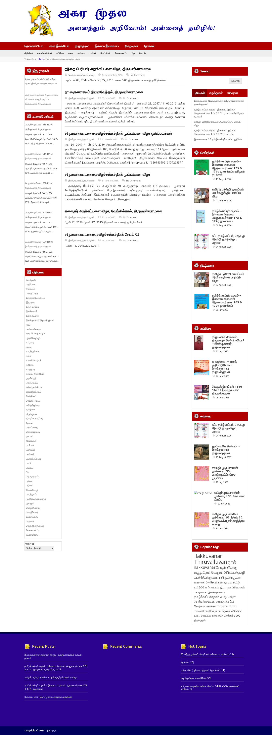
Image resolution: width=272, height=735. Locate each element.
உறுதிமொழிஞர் (33, 338)
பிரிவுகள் (232, 93)
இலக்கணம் (31, 311)
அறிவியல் (28, 52)
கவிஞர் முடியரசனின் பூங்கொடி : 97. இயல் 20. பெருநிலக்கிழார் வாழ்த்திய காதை (228, 519)
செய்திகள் (106, 52)
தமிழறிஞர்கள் (33, 405)
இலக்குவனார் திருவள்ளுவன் (81, 74)
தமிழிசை (30, 409)
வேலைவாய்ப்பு (121, 52)
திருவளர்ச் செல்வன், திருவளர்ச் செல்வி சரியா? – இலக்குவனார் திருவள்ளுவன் (228, 342)
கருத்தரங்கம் (32, 351)
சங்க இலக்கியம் (59, 46)
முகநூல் (30, 503)
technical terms (227, 606)
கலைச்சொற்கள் (34, 360)
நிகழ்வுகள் (131, 46)
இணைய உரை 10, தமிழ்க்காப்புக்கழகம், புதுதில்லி (218, 139)
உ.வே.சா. (210, 601)
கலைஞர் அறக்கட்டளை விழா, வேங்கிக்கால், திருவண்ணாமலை (113, 211)
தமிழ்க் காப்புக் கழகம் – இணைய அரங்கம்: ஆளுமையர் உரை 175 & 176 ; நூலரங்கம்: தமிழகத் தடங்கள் (219, 113)
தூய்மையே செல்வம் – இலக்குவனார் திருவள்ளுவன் (226, 449)
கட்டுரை (60, 52)
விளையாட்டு (32, 516)
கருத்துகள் (216, 93)
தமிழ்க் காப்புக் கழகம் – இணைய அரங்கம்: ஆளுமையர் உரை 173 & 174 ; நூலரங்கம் (214, 132)
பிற (133, 52)
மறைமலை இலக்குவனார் (209, 592)
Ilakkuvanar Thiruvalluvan (210, 558)
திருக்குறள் (82, 46)
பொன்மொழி (32, 490)
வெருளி (30, 521)
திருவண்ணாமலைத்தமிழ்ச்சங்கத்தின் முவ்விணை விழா (107, 174)
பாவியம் (92, 52)
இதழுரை (30, 302)
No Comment (137, 74)
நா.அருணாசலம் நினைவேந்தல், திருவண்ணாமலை (104, 92)
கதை (70, 52)
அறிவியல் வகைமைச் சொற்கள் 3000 (220, 615)
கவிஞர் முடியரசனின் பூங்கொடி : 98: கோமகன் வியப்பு (229, 496)
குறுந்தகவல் (32, 382)
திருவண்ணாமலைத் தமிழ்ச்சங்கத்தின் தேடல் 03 (102, 234)
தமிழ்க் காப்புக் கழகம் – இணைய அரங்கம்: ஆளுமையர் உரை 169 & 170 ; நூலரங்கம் (227, 300)
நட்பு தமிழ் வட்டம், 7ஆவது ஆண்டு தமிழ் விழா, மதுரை (228, 239)
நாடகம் (29, 436)
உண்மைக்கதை (33, 329)
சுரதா (197, 615)
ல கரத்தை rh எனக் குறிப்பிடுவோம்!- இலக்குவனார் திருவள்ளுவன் (224, 366)
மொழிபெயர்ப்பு (33, 507)
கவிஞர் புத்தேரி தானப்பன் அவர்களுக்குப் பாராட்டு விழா (228, 193)
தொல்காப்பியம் (33, 46)
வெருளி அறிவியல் (35, 525)
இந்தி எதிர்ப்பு (32, 306)
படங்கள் (30, 445)
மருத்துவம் (31, 494)
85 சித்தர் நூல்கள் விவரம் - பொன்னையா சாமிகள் (205, 654)
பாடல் (28, 463)
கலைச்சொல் (201, 611)
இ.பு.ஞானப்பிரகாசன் (232, 587)
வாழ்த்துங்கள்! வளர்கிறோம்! (194, 678)
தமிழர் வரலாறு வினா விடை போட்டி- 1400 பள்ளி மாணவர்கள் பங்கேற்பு (210, 687)
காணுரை (30, 369)
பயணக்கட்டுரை (33, 458)
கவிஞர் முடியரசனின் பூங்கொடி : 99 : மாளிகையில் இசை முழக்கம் (225, 473)
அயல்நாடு (31, 280)
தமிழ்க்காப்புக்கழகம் (206, 597)
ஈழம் (28, 324)
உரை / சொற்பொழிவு (35, 333)
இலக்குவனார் (32, 315)
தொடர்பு (143, 52)
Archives (29, 543)
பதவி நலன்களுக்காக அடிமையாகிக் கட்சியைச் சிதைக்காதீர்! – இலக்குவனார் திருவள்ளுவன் (41, 99)
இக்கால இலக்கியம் (107, 46)
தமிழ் (236, 582)
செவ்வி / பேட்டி (33, 400)
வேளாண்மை (32, 534)
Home (41, 59)
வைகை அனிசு (204, 582)
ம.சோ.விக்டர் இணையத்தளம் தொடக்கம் (200, 670)
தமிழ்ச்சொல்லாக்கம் (206, 587)
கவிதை (81, 52)
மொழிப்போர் (32, 512)
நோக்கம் (149, 46)
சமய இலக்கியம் (44, 52)
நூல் (232, 562)
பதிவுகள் (199, 93)
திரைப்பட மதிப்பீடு (34, 418)
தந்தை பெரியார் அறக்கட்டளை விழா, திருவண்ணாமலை (108, 69)
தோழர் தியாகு (217, 611)
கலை (28, 356)
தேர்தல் (29, 423)
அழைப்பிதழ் (32, 293)
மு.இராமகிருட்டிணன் (36, 499)
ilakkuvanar (204, 567)
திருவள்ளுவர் (223, 582)
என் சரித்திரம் (234, 611)
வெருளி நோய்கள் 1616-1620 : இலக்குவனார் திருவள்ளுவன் (227, 390)
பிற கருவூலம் (32, 476)
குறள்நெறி (31, 378)
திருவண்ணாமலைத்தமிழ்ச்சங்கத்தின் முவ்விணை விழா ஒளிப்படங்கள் (118, 133)
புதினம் (29, 481)
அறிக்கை (30, 284)
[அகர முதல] (119, 35)
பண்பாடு (30, 454)
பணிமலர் (30, 449)
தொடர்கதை (32, 427)
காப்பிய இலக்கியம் (35, 373)
